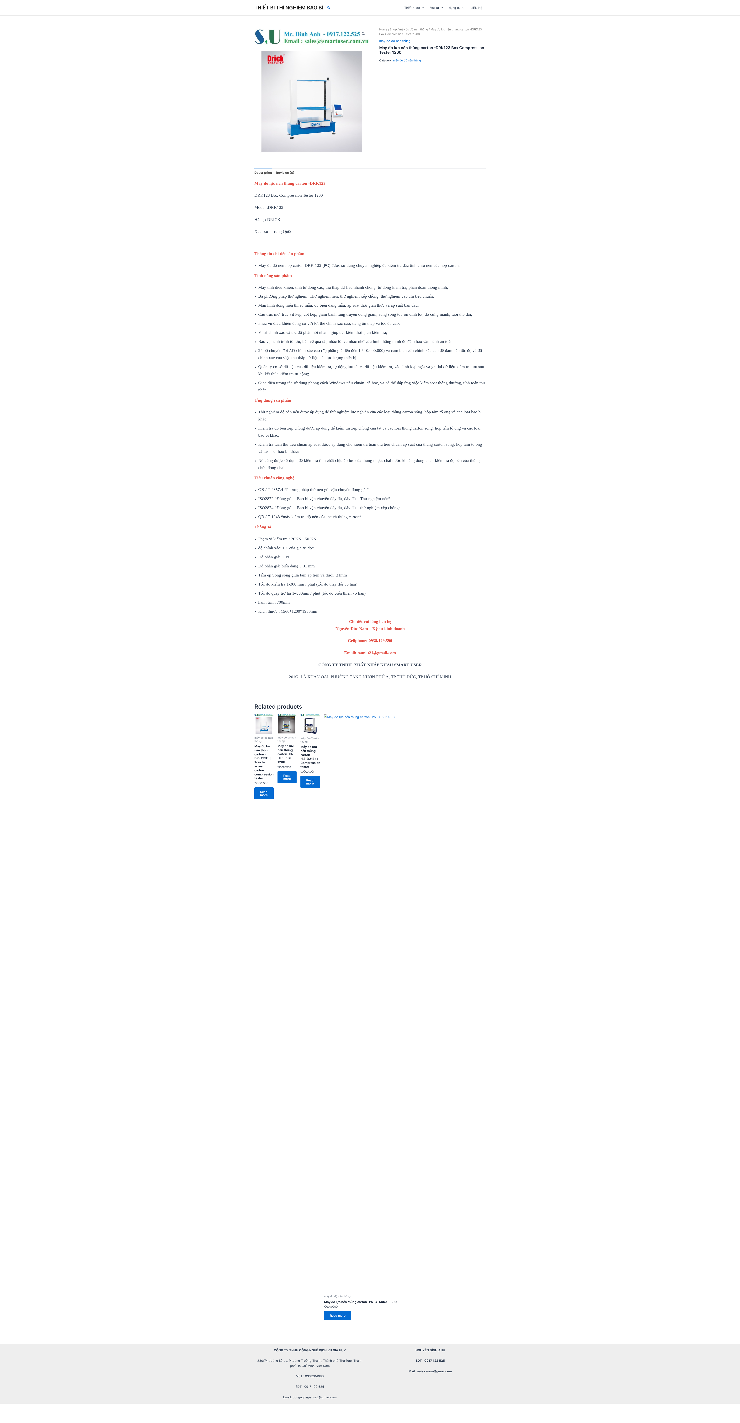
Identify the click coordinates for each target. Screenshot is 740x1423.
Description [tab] (263, 173)
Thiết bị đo (412, 8)
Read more (264, 793)
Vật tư (434, 8)
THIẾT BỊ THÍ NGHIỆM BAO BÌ (288, 8)
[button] (363, 33)
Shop (393, 29)
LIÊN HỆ (477, 8)
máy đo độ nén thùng (413, 29)
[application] (422, 7)
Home (383, 29)
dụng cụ (455, 8)
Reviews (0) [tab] (285, 173)
